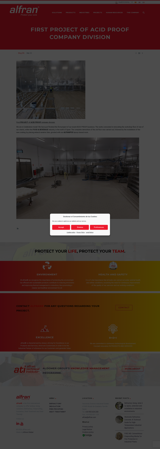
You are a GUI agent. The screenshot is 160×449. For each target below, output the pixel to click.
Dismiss (80, 227)
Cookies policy (71, 232)
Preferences (99, 227)
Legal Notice (89, 232)
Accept (61, 227)
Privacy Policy (81, 232)
